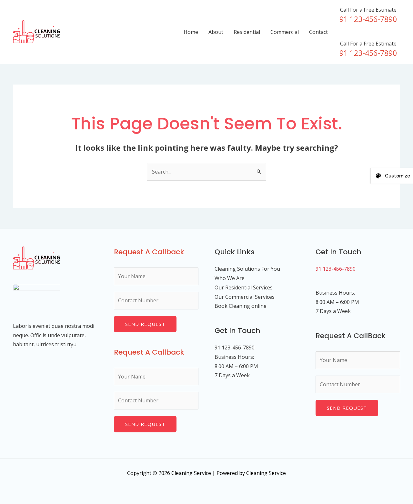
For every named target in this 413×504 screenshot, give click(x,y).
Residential (247, 31)
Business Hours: (335, 292)
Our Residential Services (244, 287)
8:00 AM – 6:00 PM (337, 302)
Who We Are (230, 278)
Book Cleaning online (241, 305)
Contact (318, 31)
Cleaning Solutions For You (247, 268)
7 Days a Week (333, 311)
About (215, 31)
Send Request (145, 324)
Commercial (284, 31)
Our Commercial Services (245, 296)
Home (191, 31)
